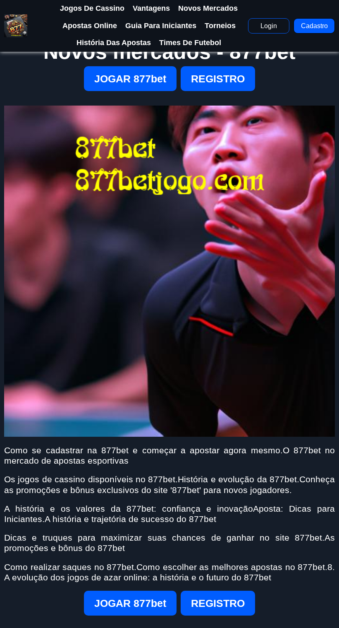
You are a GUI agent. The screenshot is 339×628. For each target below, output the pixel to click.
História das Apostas (113, 42)
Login (268, 25)
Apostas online (89, 26)
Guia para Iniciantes (160, 26)
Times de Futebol (190, 42)
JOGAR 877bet (130, 78)
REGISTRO (218, 78)
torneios (220, 26)
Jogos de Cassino (92, 8)
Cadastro (314, 25)
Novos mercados (208, 8)
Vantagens (151, 8)
